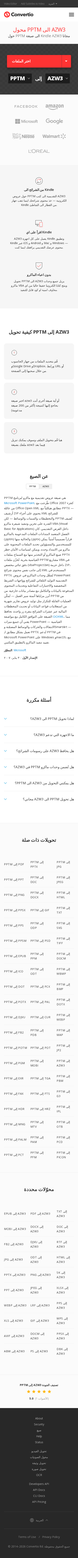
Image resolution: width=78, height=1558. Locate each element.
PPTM (32, 486)
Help (39, 1436)
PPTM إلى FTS (40, 1093)
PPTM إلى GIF (39, 910)
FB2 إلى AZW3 (14, 1244)
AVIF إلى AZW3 (14, 1336)
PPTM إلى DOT (14, 986)
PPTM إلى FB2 (14, 1032)
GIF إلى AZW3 (39, 1320)
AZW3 (46, 486)
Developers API (39, 1484)
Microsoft (20, 650)
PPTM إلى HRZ (40, 1109)
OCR (39, 1475)
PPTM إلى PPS (14, 925)
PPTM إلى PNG (14, 895)
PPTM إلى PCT (14, 1155)
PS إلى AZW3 (39, 1351)
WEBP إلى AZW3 (15, 1305)
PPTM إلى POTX (15, 1002)
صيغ (39, 1430)
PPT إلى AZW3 (14, 1290)
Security (39, 1424)
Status (39, 1442)
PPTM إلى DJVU (14, 1017)
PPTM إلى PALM (15, 1139)
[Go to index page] (18, 13)
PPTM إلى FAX (14, 1093)
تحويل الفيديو (39, 1451)
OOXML (58, 616)
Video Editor (10, 3)
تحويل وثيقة (39, 1463)
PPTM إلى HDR (14, 1109)
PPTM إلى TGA (40, 1078)
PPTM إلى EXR (14, 1078)
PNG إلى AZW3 (40, 1275)
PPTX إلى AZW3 (14, 1275)
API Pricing (39, 1502)
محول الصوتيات (39, 1457)
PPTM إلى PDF (14, 864)
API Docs (39, 1490)
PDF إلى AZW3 (40, 1213)
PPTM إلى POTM (15, 1048)
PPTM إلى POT (40, 1048)
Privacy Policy (51, 1537)
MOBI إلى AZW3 (15, 1229)
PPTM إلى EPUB (15, 956)
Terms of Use (27, 1537)
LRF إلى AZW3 (40, 1305)
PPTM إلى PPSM (15, 941)
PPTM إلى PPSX (14, 910)
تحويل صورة (39, 1469)
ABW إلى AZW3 (14, 1351)
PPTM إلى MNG (14, 1124)
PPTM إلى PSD (40, 941)
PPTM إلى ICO (13, 971)
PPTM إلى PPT (14, 879)
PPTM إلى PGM (14, 1063)
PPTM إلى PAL (40, 1002)
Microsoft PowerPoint (19, 503)
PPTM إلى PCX (40, 986)
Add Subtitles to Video (32, 3)
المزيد (51, 3)
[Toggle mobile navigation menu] (71, 14)
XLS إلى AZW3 (13, 1320)
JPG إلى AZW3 (13, 1259)
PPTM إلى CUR (40, 1017)
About (39, 1418)
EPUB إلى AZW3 (15, 1213)
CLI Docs (39, 1496)
